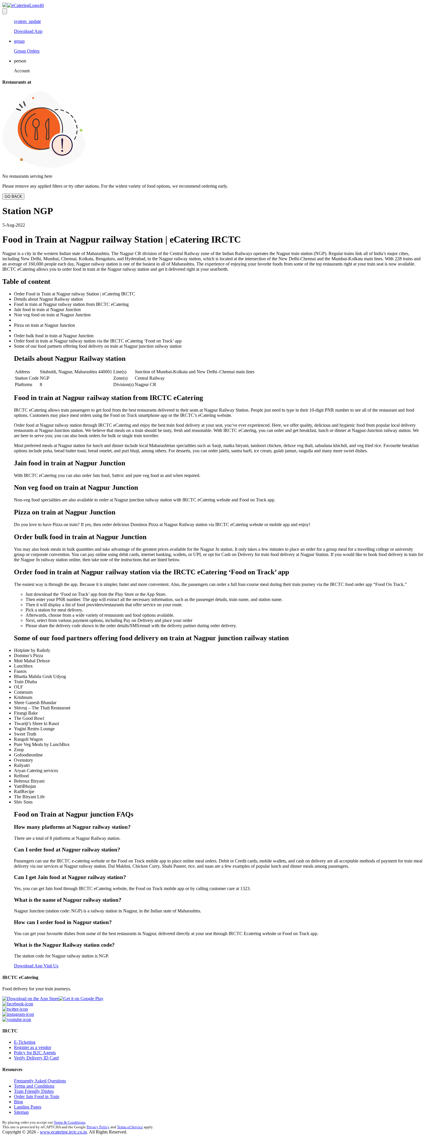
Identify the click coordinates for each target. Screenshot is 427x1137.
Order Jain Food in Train (36, 1096)
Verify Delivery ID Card (36, 1057)
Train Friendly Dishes (34, 1091)
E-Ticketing (24, 1042)
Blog (18, 1101)
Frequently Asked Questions (40, 1080)
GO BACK (13, 196)
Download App (28, 965)
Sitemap (21, 1112)
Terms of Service (130, 1127)
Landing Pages (27, 1106)
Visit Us (50, 965)
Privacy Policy (98, 1127)
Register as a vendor (32, 1047)
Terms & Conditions (69, 1122)
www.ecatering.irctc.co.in (63, 1131)
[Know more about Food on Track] (23, 5)
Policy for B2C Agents (35, 1052)
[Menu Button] (4, 11)
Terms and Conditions (34, 1086)
